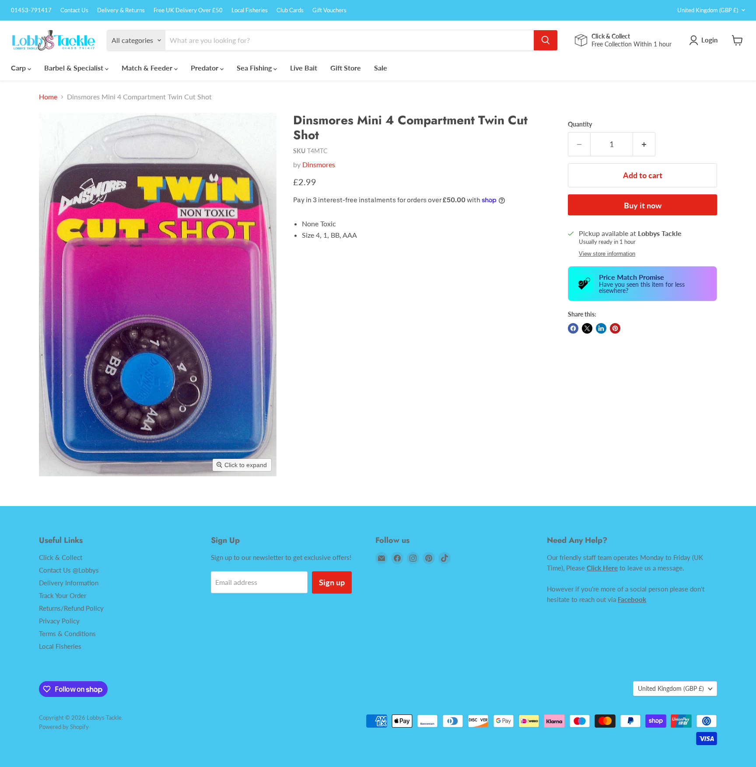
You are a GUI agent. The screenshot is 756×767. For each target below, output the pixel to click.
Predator (205, 67)
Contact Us (74, 10)
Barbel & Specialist (74, 67)
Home (48, 97)
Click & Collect (60, 557)
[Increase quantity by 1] (644, 144)
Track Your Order (62, 595)
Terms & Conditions (67, 633)
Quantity (580, 124)
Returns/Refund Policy (71, 608)
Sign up (332, 582)
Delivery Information (68, 583)
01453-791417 (31, 10)
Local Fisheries (249, 10)
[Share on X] (587, 328)
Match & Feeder (148, 67)
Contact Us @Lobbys (69, 570)
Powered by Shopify (64, 726)
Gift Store (345, 67)
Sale (380, 67)
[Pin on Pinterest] (615, 328)
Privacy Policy (59, 621)
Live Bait (303, 67)
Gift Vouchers (329, 10)
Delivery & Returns (121, 10)
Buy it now (643, 205)
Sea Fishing (255, 67)
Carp (19, 67)
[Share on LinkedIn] (601, 328)
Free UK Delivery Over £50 (188, 10)
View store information (607, 254)
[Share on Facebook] (573, 328)
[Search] (545, 40)
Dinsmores (318, 164)
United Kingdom (707, 10)
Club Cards (290, 10)
